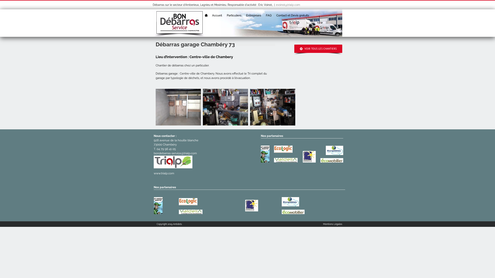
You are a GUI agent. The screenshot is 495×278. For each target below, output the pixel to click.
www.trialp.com (164, 173)
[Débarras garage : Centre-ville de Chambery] (225, 107)
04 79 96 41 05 (166, 149)
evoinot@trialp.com (288, 4)
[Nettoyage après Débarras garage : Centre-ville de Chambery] (178, 107)
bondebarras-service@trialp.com (175, 153)
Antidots (177, 224)
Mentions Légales (332, 224)
